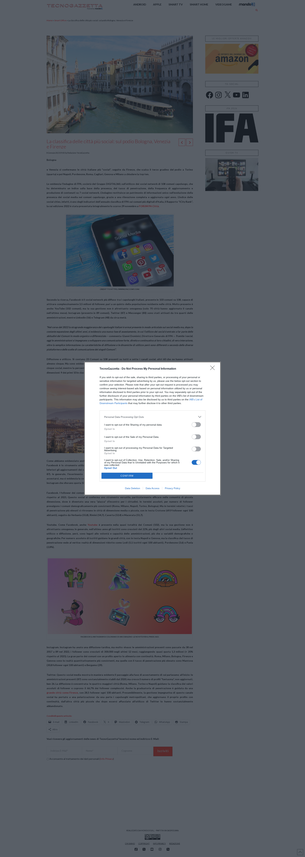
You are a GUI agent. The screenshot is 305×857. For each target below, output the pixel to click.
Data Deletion (132, 488)
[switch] (196, 424)
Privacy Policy (172, 488)
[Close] (213, 369)
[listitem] (152, 417)
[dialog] (152, 428)
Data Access (152, 488)
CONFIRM (127, 475)
